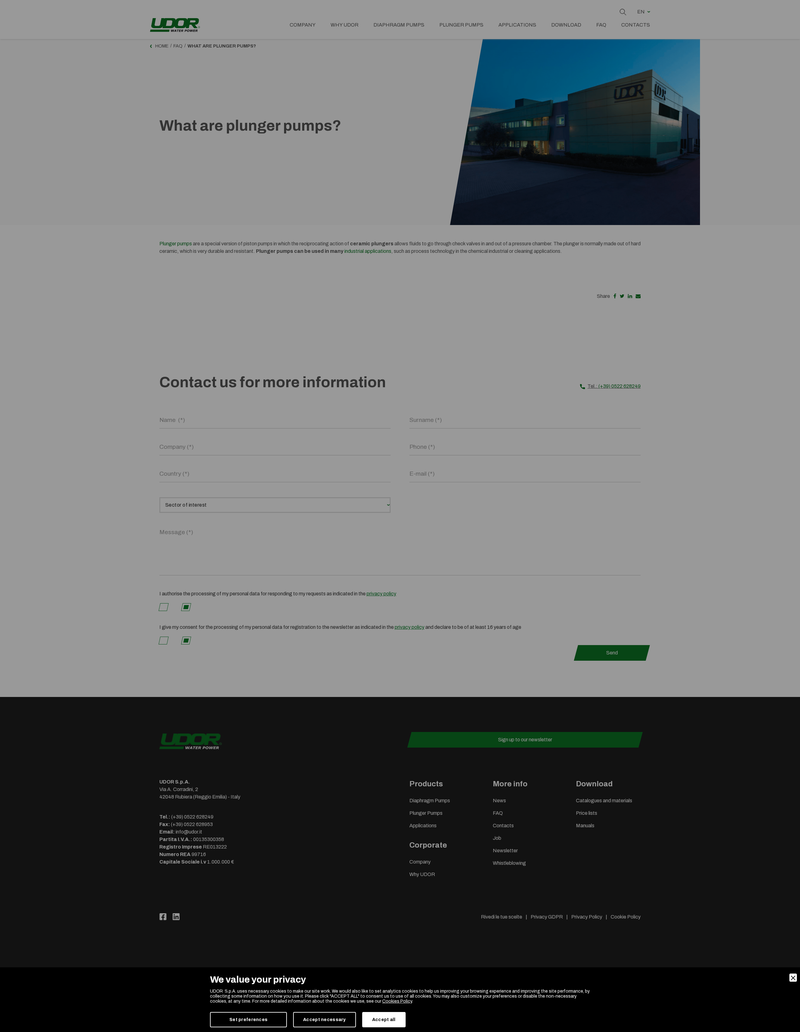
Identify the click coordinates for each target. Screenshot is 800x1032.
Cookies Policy (397, 1001)
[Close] (793, 978)
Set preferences (248, 1019)
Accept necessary (324, 1019)
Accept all (384, 1019)
